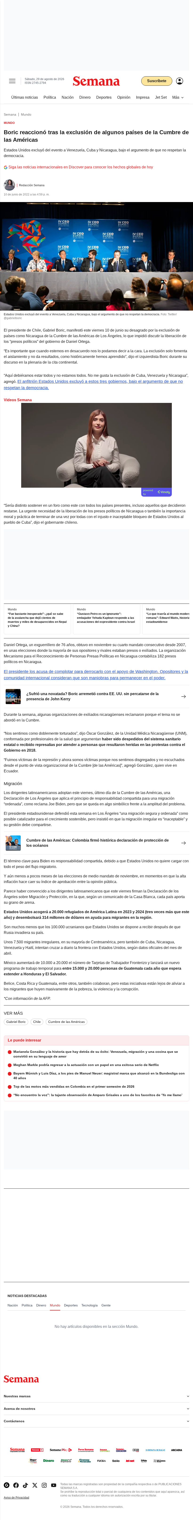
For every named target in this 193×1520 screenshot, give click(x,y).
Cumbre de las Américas (66, 1022)
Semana (10, 114)
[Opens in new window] (16, 1485)
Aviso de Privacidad (21, 1498)
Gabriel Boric (16, 1022)
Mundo (26, 114)
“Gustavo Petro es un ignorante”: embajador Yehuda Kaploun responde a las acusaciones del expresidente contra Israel (106, 618)
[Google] (6, 1485)
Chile (37, 1022)
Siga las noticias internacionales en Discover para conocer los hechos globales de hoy (80, 167)
